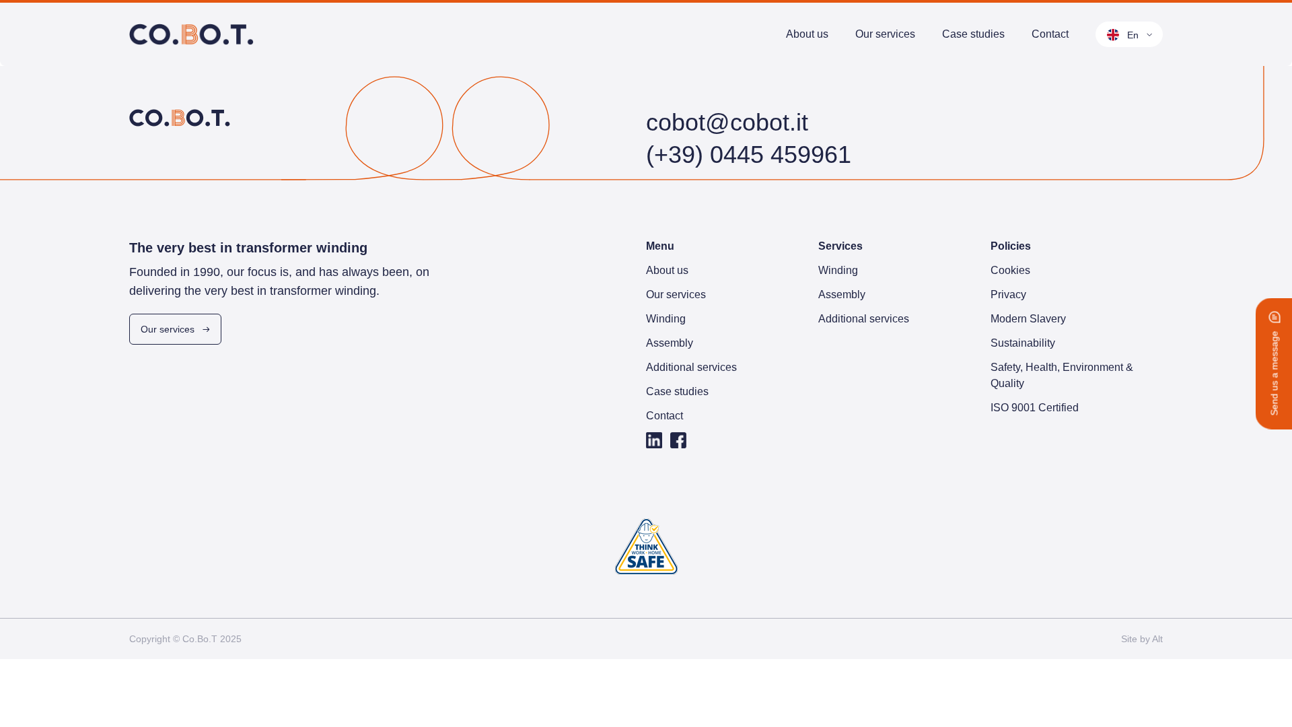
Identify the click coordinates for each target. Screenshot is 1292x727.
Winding (883, 54)
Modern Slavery (1028, 318)
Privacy (1008, 294)
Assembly (886, 70)
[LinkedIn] (654, 440)
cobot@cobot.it (727, 122)
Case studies (973, 34)
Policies (1011, 246)
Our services (885, 34)
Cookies (1010, 270)
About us (807, 34)
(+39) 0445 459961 (748, 154)
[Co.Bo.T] (191, 34)
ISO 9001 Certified (1035, 407)
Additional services (691, 367)
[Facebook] (678, 440)
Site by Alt (1142, 638)
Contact (1050, 34)
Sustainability (1023, 343)
